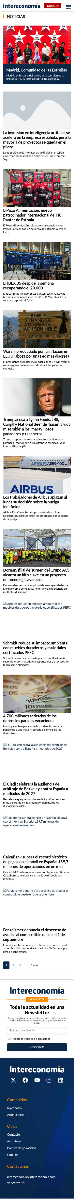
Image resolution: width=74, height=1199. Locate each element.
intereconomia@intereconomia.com (31, 1177)
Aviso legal (14, 1141)
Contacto (13, 1134)
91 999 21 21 (16, 1183)
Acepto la (31, 1038)
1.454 (34, 965)
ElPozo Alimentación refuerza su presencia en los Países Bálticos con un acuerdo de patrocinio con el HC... (34, 229)
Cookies (12, 1154)
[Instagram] (49, 1080)
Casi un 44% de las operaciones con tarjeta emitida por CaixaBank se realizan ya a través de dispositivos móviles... (36, 875)
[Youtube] (37, 1080)
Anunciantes (15, 1114)
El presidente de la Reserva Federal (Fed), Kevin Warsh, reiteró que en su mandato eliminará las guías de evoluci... (36, 365)
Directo (53, 5)
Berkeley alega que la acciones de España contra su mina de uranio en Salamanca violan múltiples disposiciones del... (34, 802)
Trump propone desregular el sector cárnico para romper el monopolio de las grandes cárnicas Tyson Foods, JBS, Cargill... (34, 443)
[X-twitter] (13, 1080)
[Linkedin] (61, 1080)
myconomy (14, 1108)
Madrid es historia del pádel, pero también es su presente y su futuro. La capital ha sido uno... (35, 77)
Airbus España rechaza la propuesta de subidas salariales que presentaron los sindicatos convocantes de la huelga (35, 516)
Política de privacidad (21, 1148)
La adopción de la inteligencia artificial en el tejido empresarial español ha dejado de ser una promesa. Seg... (34, 156)
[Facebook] (25, 1080)
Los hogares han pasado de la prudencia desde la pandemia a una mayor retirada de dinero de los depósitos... (32, 730)
